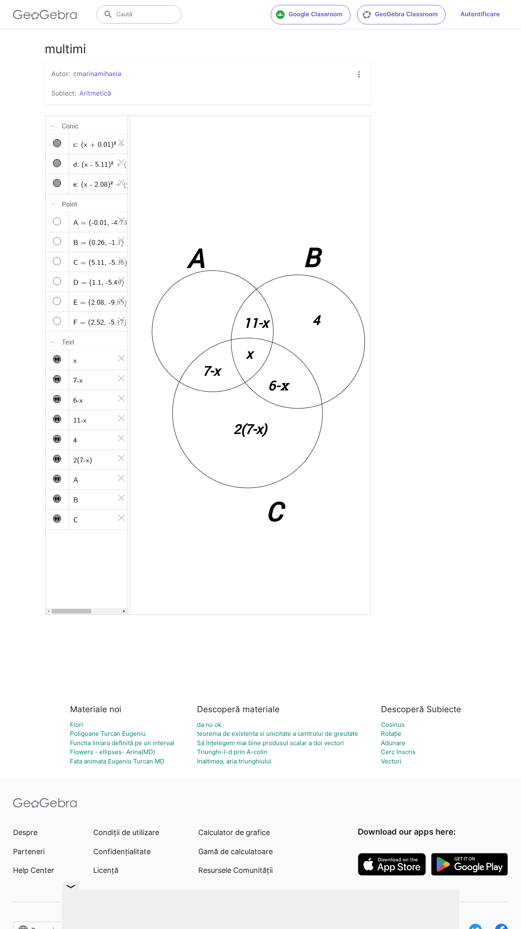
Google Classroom (315, 14)
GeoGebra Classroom (406, 14)
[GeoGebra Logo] (45, 15)
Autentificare (480, 14)
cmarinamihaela (97, 74)
